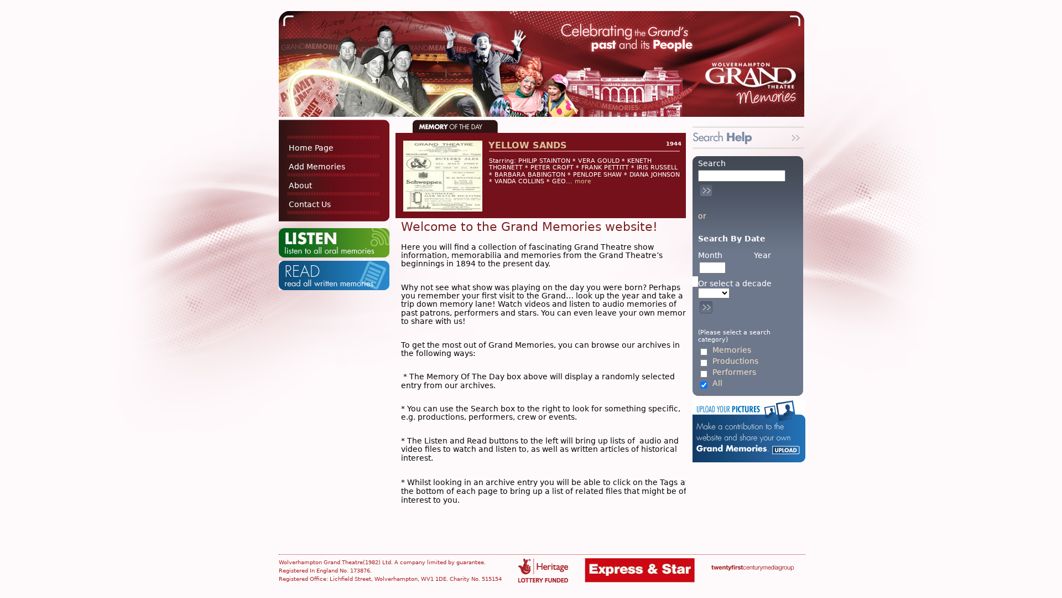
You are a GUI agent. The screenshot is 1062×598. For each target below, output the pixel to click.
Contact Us (310, 204)
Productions (735, 361)
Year (762, 255)
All (717, 383)
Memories (731, 350)
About (300, 185)
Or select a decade (735, 284)
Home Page (311, 147)
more (583, 181)
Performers (734, 372)
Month (710, 255)
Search (712, 163)
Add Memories (317, 166)
